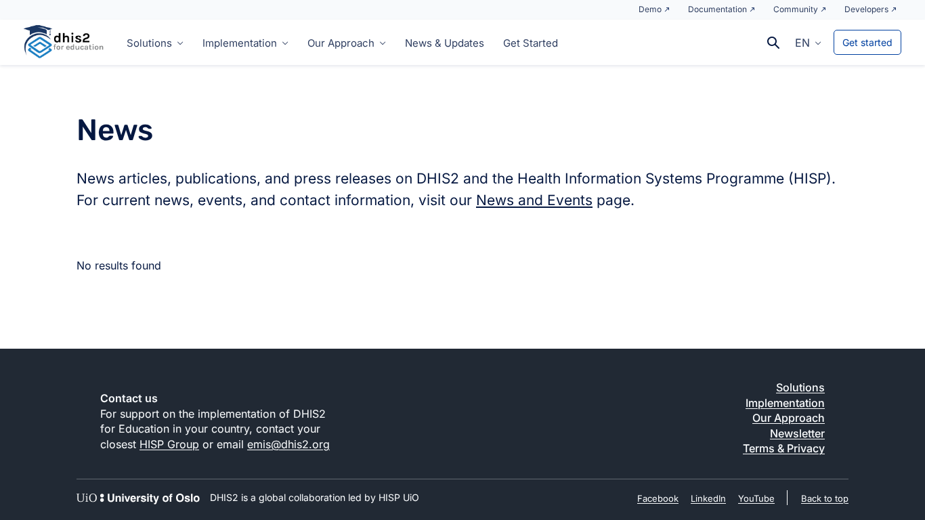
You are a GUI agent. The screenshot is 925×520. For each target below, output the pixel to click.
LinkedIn (708, 498)
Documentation (717, 9)
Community (795, 9)
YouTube (756, 498)
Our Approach (340, 43)
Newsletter (797, 433)
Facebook (658, 498)
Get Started (530, 43)
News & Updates (444, 43)
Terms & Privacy (784, 448)
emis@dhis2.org (288, 444)
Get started (867, 42)
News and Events (534, 200)
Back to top (824, 498)
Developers (866, 9)
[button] (808, 42)
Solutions (149, 43)
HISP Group (169, 444)
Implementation (239, 43)
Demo (650, 9)
